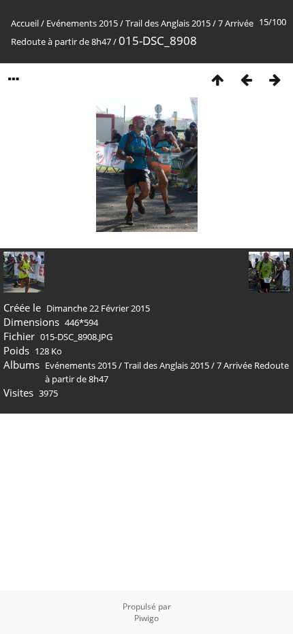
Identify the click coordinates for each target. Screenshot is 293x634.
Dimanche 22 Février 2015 (98, 308)
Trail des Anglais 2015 (168, 23)
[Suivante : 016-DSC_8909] (274, 79)
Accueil (25, 23)
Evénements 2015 (82, 23)
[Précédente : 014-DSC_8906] (246, 79)
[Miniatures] (217, 79)
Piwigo (146, 618)
